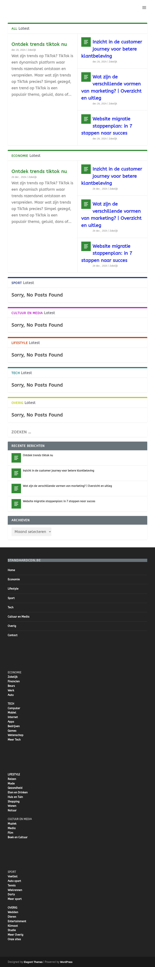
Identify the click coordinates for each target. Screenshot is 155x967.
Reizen (12, 779)
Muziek (12, 823)
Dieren (12, 916)
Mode (11, 783)
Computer (14, 708)
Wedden (13, 912)
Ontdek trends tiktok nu (39, 44)
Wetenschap (15, 735)
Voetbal (13, 876)
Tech (10, 607)
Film (10, 832)
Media (12, 828)
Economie (14, 579)
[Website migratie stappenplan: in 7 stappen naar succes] (86, 119)
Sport (11, 598)
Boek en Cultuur (18, 837)
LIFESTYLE (14, 774)
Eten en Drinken (18, 792)
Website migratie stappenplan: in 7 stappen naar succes (106, 126)
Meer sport (15, 899)
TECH (11, 703)
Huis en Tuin (15, 797)
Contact (13, 635)
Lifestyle (13, 588)
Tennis (12, 885)
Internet (13, 717)
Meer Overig (15, 934)
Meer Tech (14, 739)
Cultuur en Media (18, 616)
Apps (11, 721)
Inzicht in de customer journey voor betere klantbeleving (111, 49)
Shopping (13, 801)
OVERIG (12, 907)
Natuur (12, 810)
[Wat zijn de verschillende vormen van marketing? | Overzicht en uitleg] (86, 77)
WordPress (66, 962)
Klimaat (13, 925)
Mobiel (12, 712)
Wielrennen (15, 890)
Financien (14, 681)
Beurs (11, 686)
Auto (11, 695)
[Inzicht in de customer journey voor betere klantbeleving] (86, 42)
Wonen (12, 806)
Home (11, 570)
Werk (11, 690)
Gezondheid (15, 788)
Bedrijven (14, 726)
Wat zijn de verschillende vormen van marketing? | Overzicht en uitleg (67, 486)
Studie (12, 930)
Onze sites (14, 939)
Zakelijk (32, 50)
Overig (12, 626)
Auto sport (14, 881)
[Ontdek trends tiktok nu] (16, 458)
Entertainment (17, 921)
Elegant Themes (33, 962)
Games (12, 730)
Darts (11, 894)
